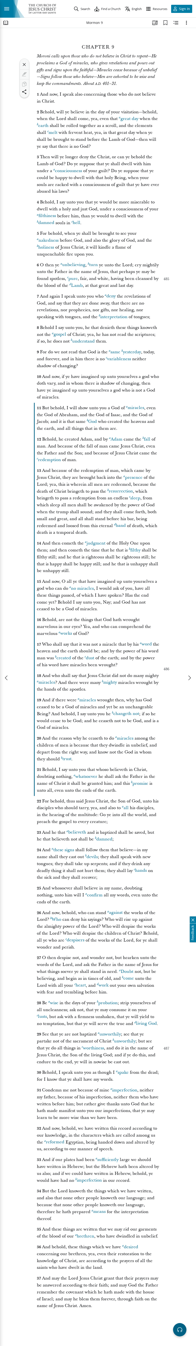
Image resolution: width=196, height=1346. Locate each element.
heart (81, 985)
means (99, 1212)
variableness (119, 359)
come (128, 978)
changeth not (126, 714)
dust (90, 658)
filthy (135, 550)
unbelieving (73, 265)
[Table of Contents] (6, 23)
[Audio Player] (179, 1329)
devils (92, 857)
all (126, 808)
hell (76, 223)
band (121, 526)
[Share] (24, 92)
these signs (63, 850)
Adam (116, 439)
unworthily (110, 1034)
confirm (95, 895)
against (116, 913)
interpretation (113, 317)
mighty (110, 683)
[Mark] (24, 74)
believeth (77, 832)
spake (123, 1072)
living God (146, 1024)
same (115, 352)
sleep (135, 498)
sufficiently (108, 1160)
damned (46, 223)
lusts (42, 1017)
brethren (85, 1236)
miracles (136, 408)
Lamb (77, 286)
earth (43, 126)
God (92, 422)
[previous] (6, 678)
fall (147, 439)
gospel (60, 335)
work (103, 985)
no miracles (82, 588)
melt (53, 133)
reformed (55, 1142)
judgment (96, 543)
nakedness (48, 240)
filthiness (47, 216)
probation (108, 1003)
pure (73, 279)
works (66, 634)
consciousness (68, 171)
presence (133, 477)
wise (54, 1003)
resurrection (121, 491)
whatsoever (86, 776)
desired (131, 1247)
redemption (49, 460)
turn (93, 265)
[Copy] (24, 84)
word (147, 644)
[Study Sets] (155, 22)
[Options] (186, 22)
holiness (46, 247)
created (63, 658)
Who (56, 919)
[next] (189, 678)
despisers (75, 940)
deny (111, 296)
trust (66, 759)
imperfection (124, 1090)
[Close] (24, 64)
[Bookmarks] (165, 22)
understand (83, 341)
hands (141, 871)
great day (129, 119)
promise (140, 783)
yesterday (132, 352)
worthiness (93, 1048)
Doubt (127, 972)
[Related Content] (176, 22)
